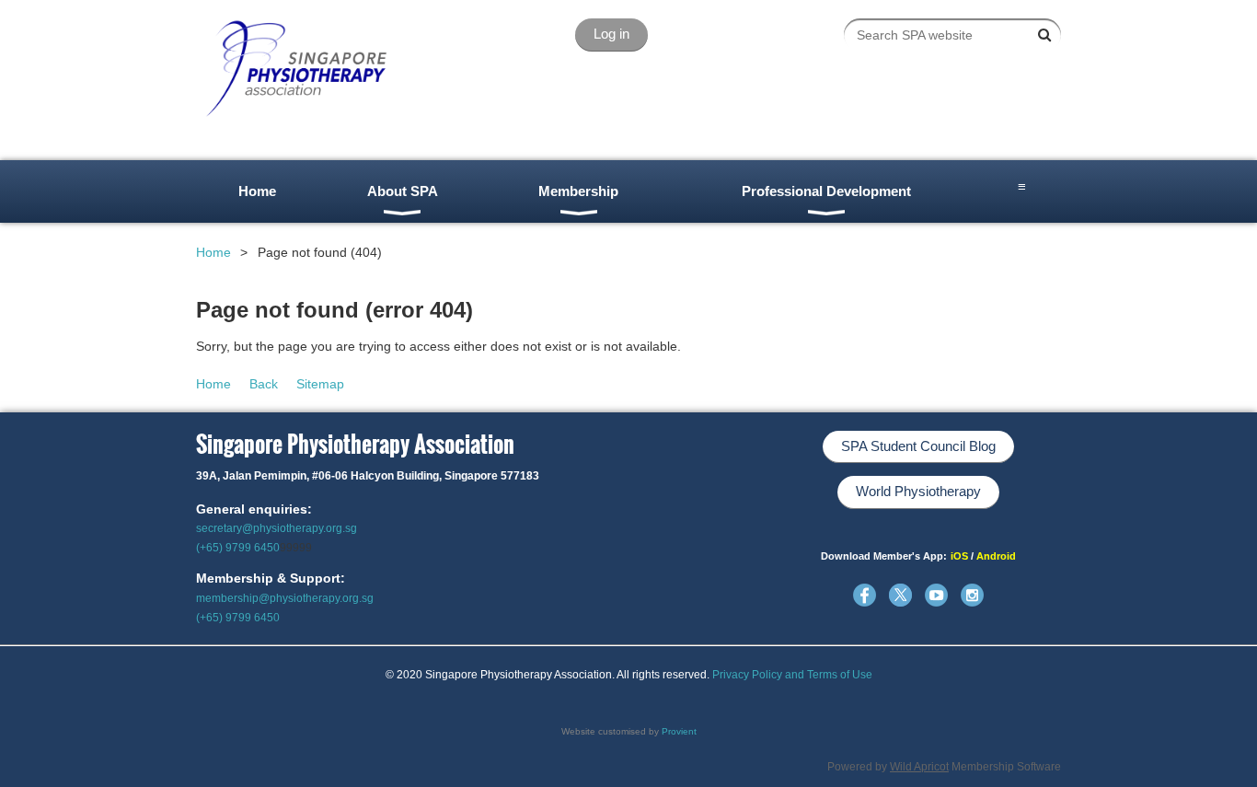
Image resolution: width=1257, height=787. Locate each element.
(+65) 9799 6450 (238, 547)
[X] (900, 595)
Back (263, 383)
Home (213, 252)
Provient (679, 731)
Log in (611, 33)
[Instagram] (972, 595)
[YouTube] (936, 595)
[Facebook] (864, 595)
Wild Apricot (919, 766)
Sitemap (320, 383)
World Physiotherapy (918, 491)
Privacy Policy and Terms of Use (792, 674)
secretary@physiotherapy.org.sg (276, 528)
